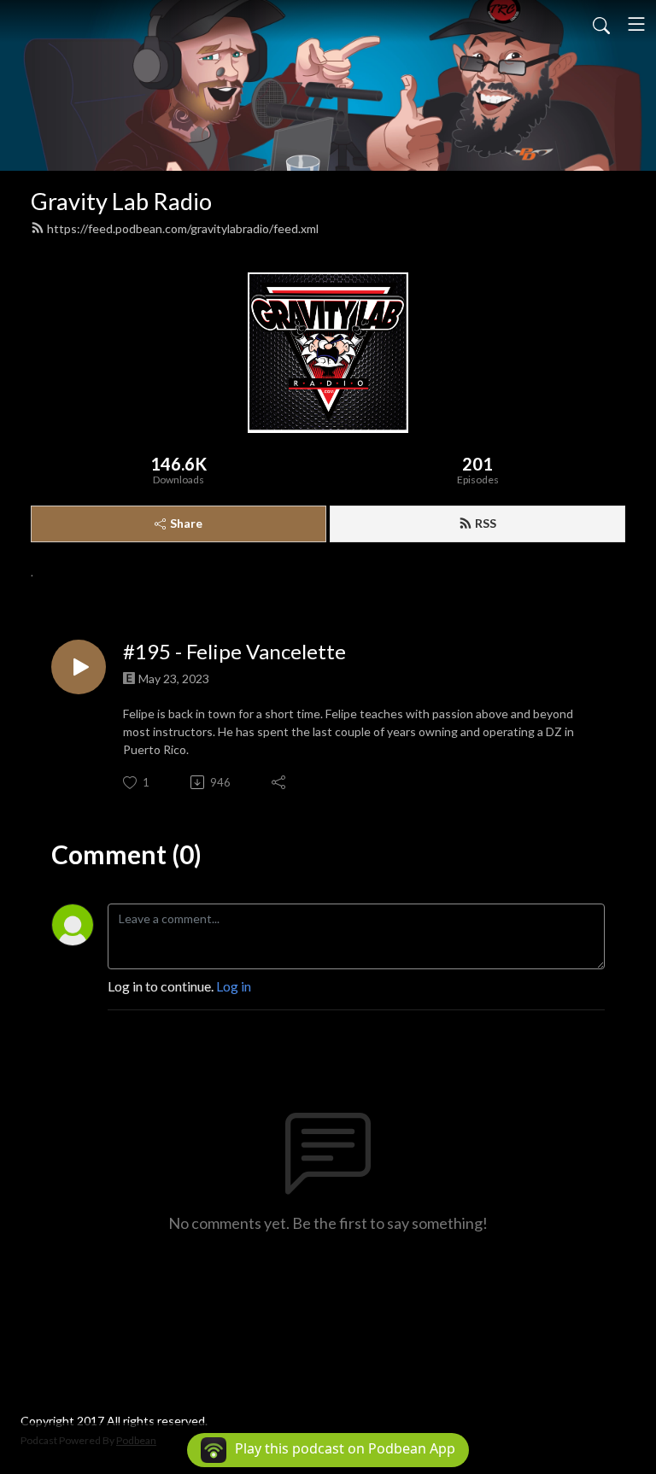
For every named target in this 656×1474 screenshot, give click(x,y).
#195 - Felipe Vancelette (234, 652)
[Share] (280, 782)
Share (186, 523)
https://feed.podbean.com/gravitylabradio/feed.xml (183, 228)
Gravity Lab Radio (121, 201)
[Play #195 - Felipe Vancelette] (78, 667)
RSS (485, 523)
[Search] (601, 24)
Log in (233, 986)
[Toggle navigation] (636, 24)
